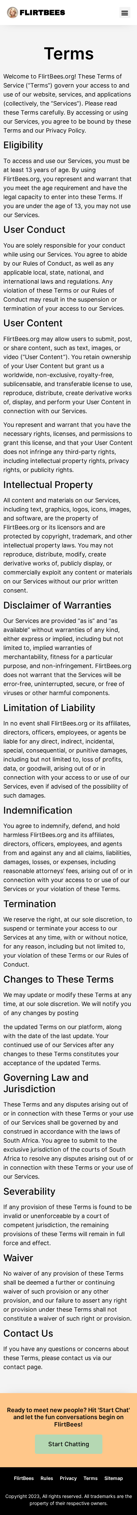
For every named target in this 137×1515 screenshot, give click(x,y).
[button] (124, 12)
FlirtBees (42, 13)
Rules (47, 1478)
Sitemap (113, 1478)
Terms (90, 1478)
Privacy (68, 1478)
